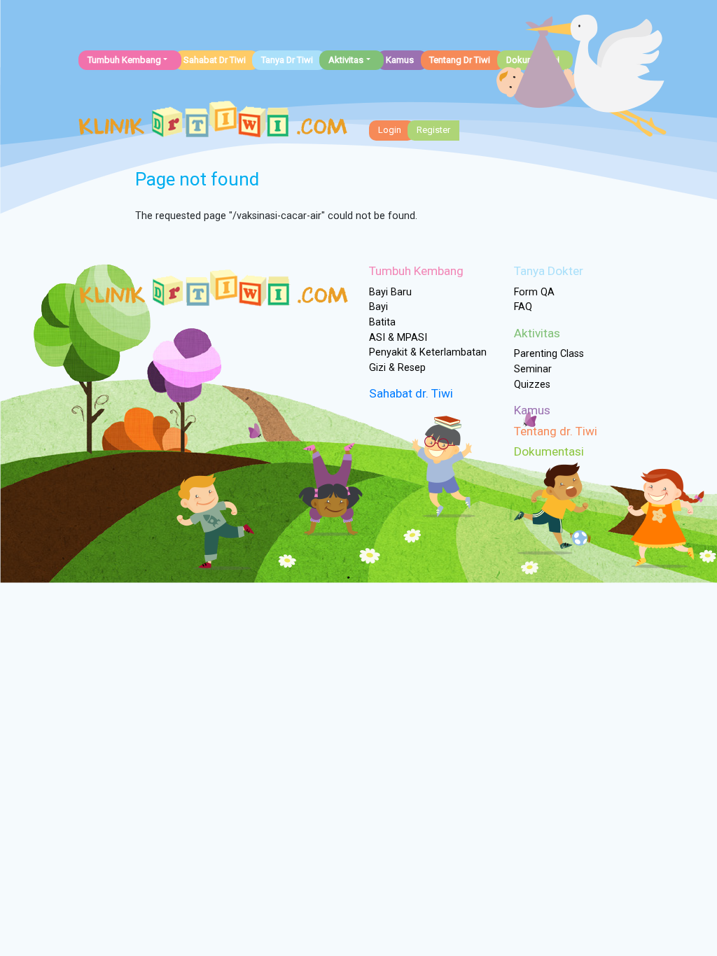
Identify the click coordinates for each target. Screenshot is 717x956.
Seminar (533, 369)
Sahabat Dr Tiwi (214, 60)
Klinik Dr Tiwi (212, 123)
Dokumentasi (549, 451)
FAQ (523, 307)
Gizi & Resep (397, 368)
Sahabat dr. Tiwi (411, 393)
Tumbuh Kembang (124, 60)
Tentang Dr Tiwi (459, 60)
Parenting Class (549, 354)
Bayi (378, 307)
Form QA (534, 292)
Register (433, 130)
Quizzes (532, 385)
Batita (382, 322)
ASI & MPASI (398, 338)
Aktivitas (345, 60)
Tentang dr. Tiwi (555, 431)
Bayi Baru (390, 292)
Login (389, 130)
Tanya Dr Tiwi (287, 60)
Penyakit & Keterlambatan (428, 352)
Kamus (400, 60)
